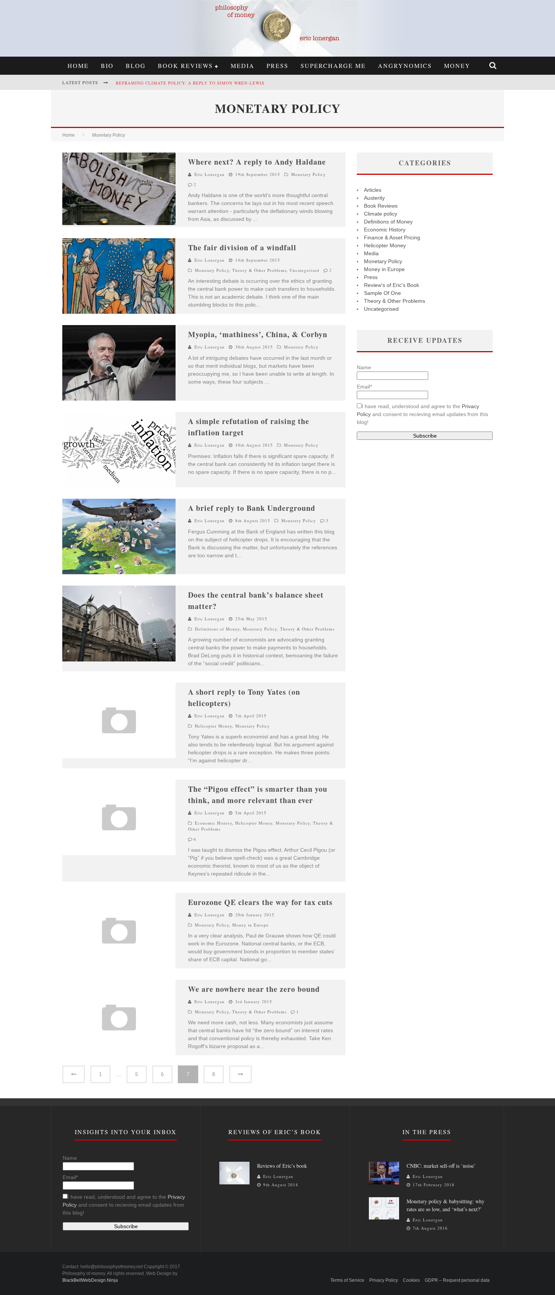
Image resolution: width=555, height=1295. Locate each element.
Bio (107, 65)
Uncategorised (304, 270)
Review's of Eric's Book (391, 285)
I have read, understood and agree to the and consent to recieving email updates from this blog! (422, 414)
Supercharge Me (333, 65)
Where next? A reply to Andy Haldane (257, 161)
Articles (372, 190)
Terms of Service (347, 1280)
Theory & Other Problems (259, 270)
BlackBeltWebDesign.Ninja (90, 1280)
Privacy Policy (383, 1280)
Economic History (213, 823)
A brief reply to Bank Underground (251, 508)
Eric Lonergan (209, 174)
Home (78, 65)
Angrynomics (405, 65)
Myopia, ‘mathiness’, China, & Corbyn (257, 334)
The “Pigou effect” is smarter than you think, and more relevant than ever (257, 794)
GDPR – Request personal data (457, 1280)
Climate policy (380, 214)
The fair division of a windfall (242, 247)
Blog (136, 65)
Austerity (374, 198)
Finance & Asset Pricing (392, 237)
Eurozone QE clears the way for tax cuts (260, 902)
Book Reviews (185, 65)
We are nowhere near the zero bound (254, 989)
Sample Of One (382, 293)
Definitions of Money (217, 629)
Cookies (411, 1280)
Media (242, 65)
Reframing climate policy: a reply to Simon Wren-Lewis (190, 83)
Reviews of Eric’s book (282, 1165)
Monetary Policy (308, 174)
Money (457, 65)
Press (277, 65)
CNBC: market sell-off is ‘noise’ (441, 1165)
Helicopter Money (213, 726)
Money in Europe (250, 925)
